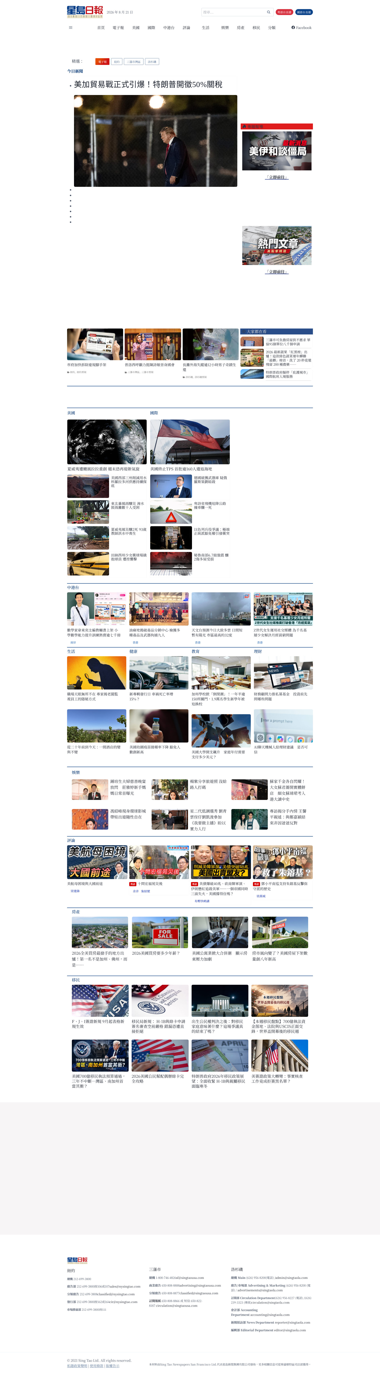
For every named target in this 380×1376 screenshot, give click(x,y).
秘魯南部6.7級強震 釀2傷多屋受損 (211, 557)
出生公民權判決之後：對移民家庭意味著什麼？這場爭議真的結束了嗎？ (217, 1026)
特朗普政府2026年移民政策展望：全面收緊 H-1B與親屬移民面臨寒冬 (218, 1081)
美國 (136, 27)
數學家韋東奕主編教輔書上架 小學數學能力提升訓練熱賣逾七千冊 (94, 632)
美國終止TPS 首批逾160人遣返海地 (181, 468)
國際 (151, 27)
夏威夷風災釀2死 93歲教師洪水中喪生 (128, 531)
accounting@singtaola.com (270, 1314)
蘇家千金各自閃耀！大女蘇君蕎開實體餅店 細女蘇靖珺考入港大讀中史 (287, 790)
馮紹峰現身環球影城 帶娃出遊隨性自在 (128, 814)
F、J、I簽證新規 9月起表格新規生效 (98, 1024)
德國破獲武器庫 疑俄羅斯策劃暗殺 (210, 479)
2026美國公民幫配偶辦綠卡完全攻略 (158, 1079)
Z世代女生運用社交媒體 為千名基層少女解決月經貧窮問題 (280, 632)
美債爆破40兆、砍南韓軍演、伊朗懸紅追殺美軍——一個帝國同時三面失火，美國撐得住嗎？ (219, 888)
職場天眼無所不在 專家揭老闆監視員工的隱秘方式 (92, 696)
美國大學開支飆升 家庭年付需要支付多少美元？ (218, 754)
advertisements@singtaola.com (260, 1290)
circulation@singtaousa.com (177, 1305)
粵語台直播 (284, 12)
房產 (240, 27)
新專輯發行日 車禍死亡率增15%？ (151, 696)
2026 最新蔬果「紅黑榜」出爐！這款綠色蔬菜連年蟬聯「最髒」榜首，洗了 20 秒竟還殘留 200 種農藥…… (288, 358)
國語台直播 (304, 12)
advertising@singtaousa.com (200, 1285)
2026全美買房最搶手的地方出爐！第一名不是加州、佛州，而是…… (99, 959)
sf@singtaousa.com (190, 1277)
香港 (135, 642)
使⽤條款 (96, 1365)
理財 (258, 651)
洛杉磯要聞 (201, 377)
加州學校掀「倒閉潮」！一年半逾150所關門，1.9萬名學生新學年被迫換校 (218, 698)
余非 (136, 891)
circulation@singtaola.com (270, 1302)
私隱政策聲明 (77, 1365)
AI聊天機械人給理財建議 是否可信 (281, 749)
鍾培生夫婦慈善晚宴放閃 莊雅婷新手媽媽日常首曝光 (128, 787)
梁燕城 (260, 896)
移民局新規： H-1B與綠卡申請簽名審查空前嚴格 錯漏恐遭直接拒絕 (158, 1026)
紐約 (72, 372)
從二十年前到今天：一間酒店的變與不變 (94, 749)
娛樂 (225, 27)
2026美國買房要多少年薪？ (156, 953)
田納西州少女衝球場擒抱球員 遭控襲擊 (129, 557)
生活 (71, 651)
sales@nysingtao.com (125, 1286)
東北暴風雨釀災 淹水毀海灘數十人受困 (127, 505)
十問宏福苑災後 (146, 883)
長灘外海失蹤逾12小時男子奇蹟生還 (209, 367)
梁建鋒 (75, 891)
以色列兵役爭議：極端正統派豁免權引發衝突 (212, 531)
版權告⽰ (112, 1365)
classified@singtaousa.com (199, 1293)
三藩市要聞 (147, 372)
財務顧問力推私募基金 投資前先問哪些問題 (280, 696)
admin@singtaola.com (291, 1277)
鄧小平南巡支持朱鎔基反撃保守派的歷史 (280, 886)
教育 (196, 651)
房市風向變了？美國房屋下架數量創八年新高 (280, 956)
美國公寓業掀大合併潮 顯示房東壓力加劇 (219, 956)
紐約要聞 (81, 372)
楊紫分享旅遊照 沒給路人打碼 (208, 784)
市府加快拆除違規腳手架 (86, 364)
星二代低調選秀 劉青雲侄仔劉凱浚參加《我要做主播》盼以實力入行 (208, 820)
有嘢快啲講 (202, 901)
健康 (133, 651)
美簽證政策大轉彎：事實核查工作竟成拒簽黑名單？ (277, 1079)
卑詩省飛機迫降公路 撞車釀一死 (210, 505)
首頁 (101, 27)
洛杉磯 (189, 377)
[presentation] (155, 141)
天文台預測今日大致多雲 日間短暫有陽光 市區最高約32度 (217, 632)
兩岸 (73, 642)
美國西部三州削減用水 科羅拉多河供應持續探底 (129, 481)
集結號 (145, 891)
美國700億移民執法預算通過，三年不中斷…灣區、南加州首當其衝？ (99, 1081)
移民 (256, 27)
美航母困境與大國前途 (85, 883)
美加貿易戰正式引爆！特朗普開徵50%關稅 (149, 84)
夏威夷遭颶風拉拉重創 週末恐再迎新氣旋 (103, 468)
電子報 (118, 27)
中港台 (169, 27)
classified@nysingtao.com (116, 1294)
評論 (71, 840)
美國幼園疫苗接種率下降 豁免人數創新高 (154, 749)
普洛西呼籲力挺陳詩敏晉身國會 (150, 364)
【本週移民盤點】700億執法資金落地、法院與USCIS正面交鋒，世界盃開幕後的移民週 (278, 1026)
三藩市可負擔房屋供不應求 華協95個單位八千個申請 (288, 342)
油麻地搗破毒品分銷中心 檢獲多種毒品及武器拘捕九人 (154, 632)
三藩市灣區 (134, 372)
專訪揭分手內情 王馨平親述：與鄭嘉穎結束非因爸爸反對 (288, 817)
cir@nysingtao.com (123, 1302)
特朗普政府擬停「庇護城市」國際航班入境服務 (288, 374)
